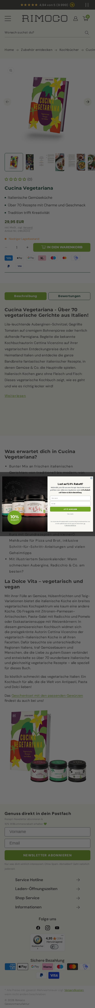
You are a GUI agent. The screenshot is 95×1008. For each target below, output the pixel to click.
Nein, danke (70, 514)
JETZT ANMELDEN (70, 509)
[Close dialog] (91, 478)
